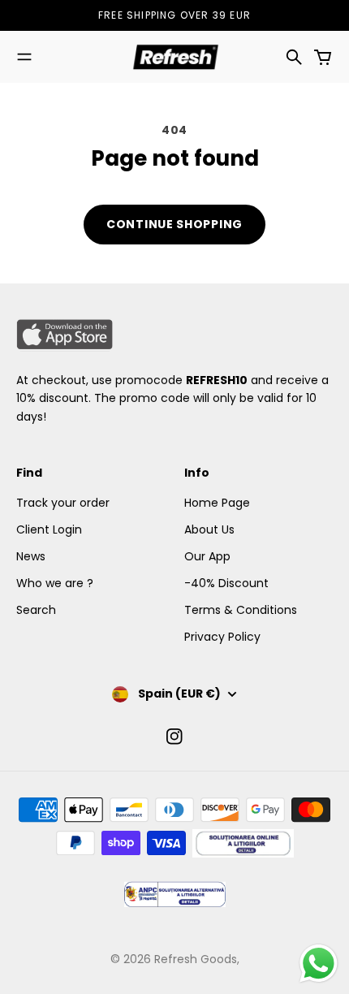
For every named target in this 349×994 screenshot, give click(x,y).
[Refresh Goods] (174, 57)
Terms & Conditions (240, 610)
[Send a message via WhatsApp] (318, 963)
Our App (207, 556)
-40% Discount (226, 583)
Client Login (49, 529)
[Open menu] (24, 56)
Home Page (217, 503)
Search (36, 610)
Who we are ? (54, 583)
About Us (209, 529)
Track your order (63, 503)
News (30, 556)
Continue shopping (174, 224)
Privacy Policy (222, 637)
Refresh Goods (195, 959)
